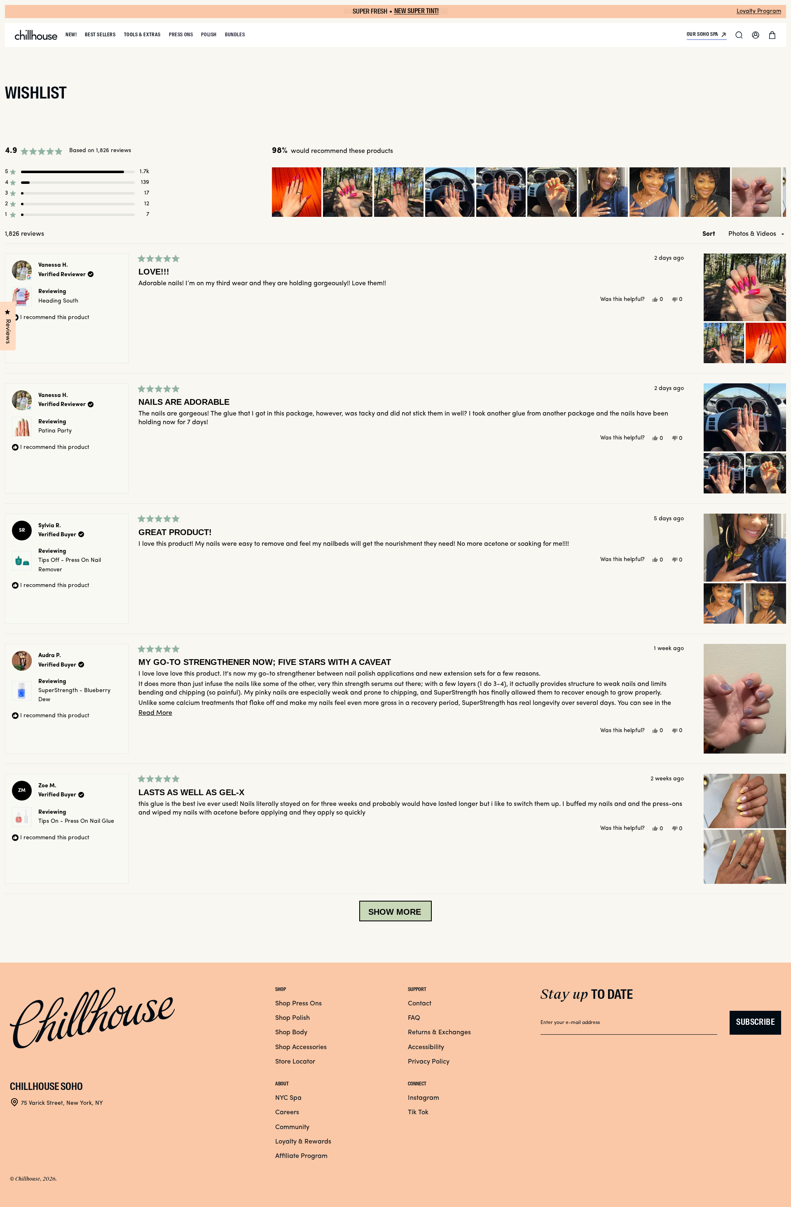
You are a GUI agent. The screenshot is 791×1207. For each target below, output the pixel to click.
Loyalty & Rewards (303, 1142)
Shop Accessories (301, 1047)
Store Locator (295, 1062)
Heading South (58, 301)
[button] (739, 35)
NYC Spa (288, 1098)
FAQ (414, 1018)
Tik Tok (418, 1112)
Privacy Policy (428, 1062)
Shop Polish (292, 1018)
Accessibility (426, 1047)
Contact (419, 1003)
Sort (709, 234)
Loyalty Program (759, 11)
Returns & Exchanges (439, 1032)
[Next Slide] (779, 192)
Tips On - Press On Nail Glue (76, 821)
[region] (529, 192)
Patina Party (55, 431)
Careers (287, 1112)
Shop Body (291, 1032)
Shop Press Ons (298, 1003)
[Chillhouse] (36, 35)
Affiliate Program (301, 1156)
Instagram (423, 1098)
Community (292, 1127)
